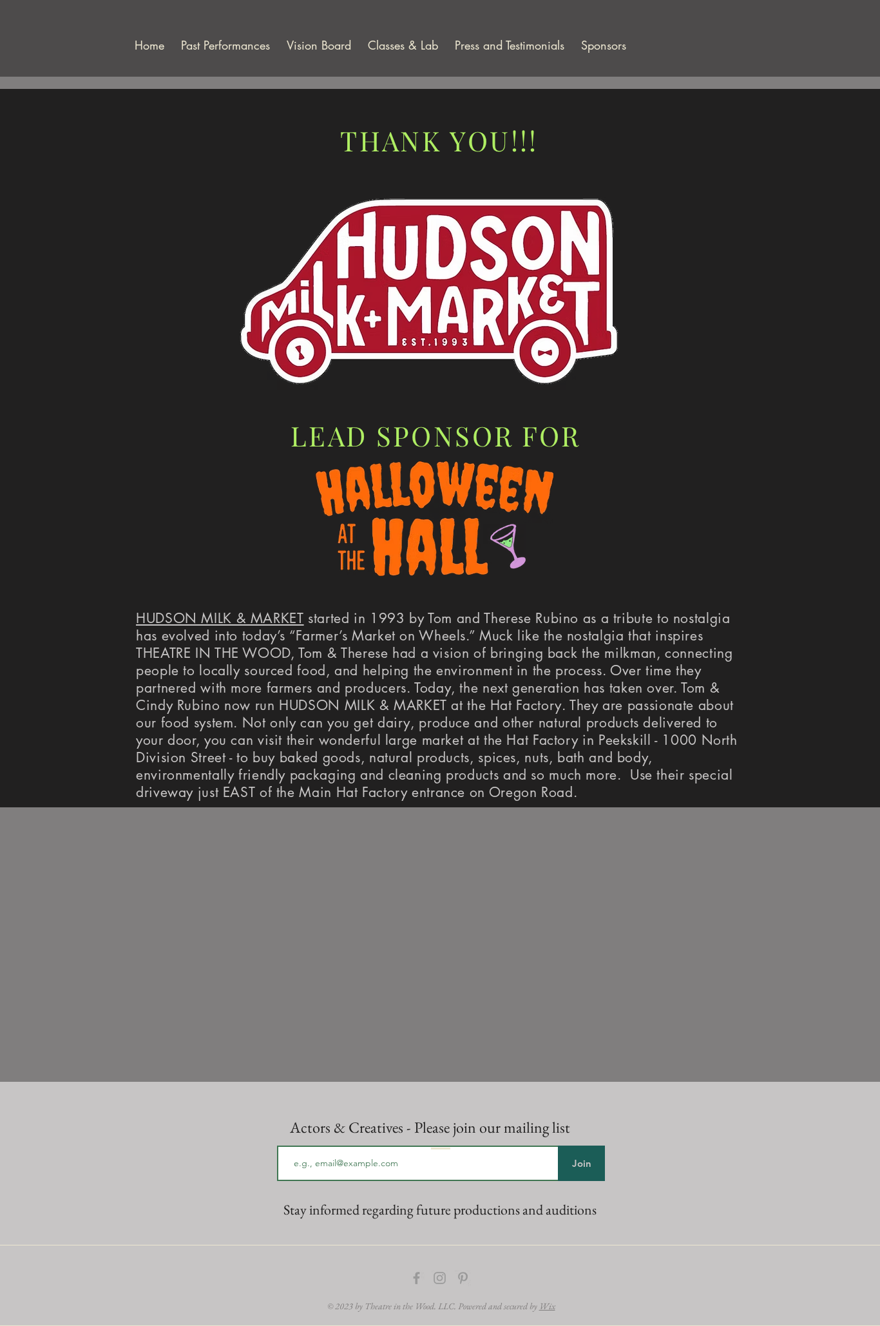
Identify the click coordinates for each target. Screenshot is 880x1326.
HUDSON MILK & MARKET (220, 618)
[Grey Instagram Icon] (440, 1278)
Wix (547, 1306)
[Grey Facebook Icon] (416, 1278)
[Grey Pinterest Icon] (463, 1278)
